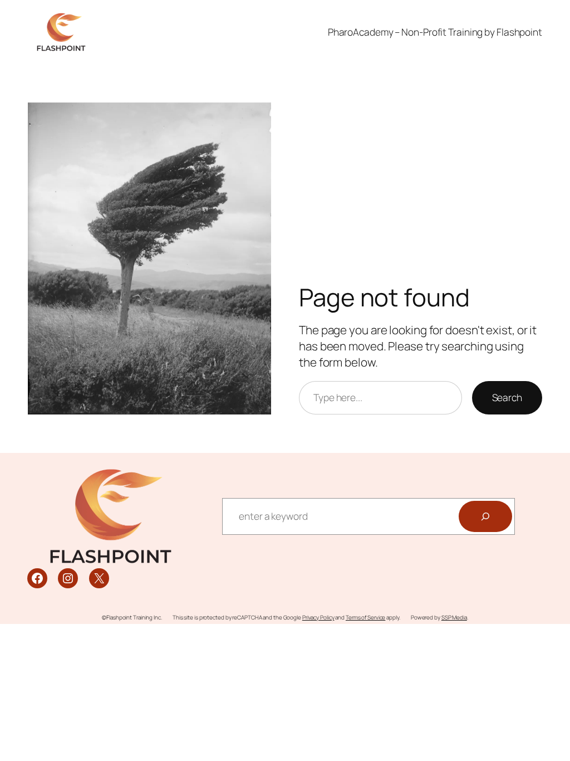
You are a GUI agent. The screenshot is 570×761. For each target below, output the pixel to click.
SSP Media (454, 617)
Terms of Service (365, 617)
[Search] (485, 516)
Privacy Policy (318, 617)
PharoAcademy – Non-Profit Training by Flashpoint (435, 31)
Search (507, 397)
